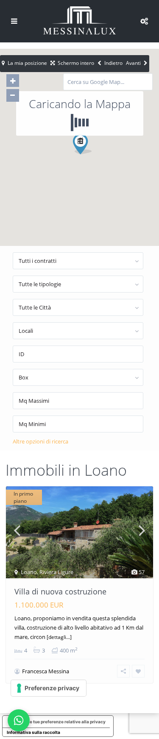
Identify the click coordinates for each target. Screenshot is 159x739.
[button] (98, 159)
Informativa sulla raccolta (33, 732)
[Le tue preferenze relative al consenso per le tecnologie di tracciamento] (48, 688)
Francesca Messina (45, 671)
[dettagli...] (59, 637)
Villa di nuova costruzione (60, 591)
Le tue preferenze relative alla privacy (66, 721)
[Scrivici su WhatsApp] (19, 720)
